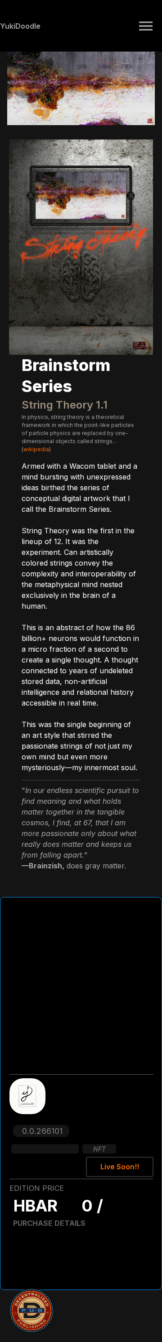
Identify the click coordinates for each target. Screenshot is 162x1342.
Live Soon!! (119, 1166)
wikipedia (36, 449)
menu (146, 26)
